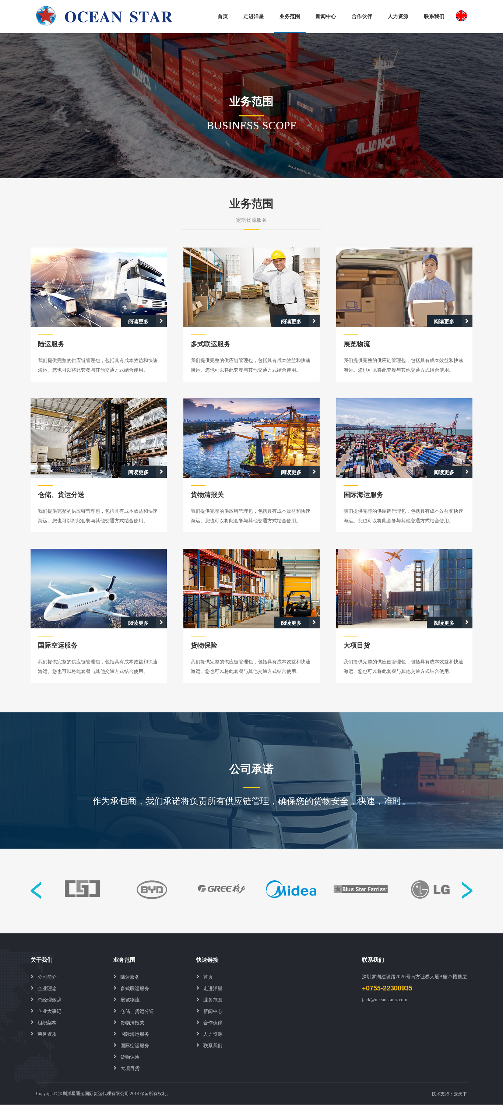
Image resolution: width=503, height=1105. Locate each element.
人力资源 (398, 16)
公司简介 (47, 976)
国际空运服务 (134, 1045)
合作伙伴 (362, 16)
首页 (223, 16)
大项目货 (130, 1067)
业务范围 (289, 16)
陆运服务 (130, 976)
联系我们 (434, 16)
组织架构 (47, 1022)
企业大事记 (49, 1010)
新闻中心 (326, 16)
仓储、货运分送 (137, 1010)
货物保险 (130, 1056)
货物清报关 (132, 1022)
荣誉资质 (47, 1033)
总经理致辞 (49, 999)
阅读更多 (138, 321)
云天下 (460, 1093)
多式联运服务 (134, 988)
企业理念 (47, 988)
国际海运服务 (134, 1033)
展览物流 (130, 999)
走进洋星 (253, 16)
